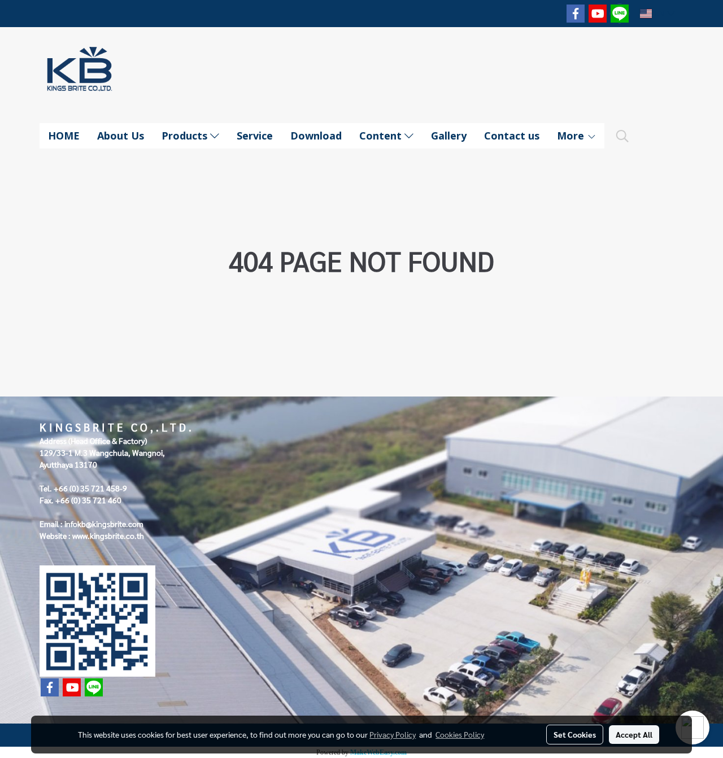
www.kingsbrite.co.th (108, 535)
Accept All (634, 734)
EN (659, 13)
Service (255, 135)
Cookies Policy (459, 734)
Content (381, 135)
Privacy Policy (392, 734)
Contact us (511, 135)
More (572, 135)
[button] (622, 136)
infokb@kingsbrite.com (103, 524)
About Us (120, 135)
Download (316, 135)
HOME (64, 135)
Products (186, 135)
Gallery (449, 135)
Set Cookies (575, 734)
